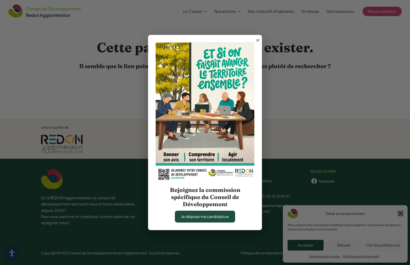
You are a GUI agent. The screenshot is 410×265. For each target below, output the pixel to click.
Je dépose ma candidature (205, 216)
